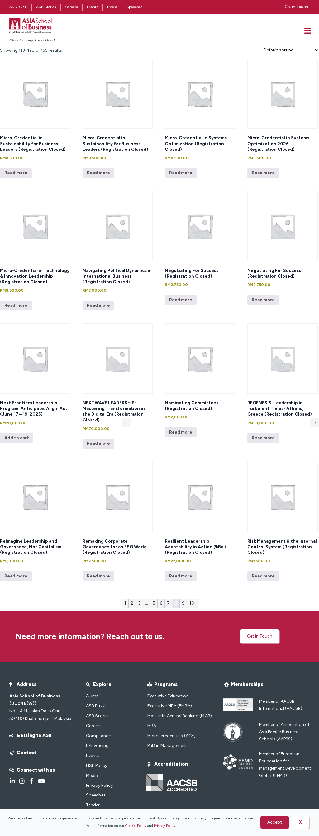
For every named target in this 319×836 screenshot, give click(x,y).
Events (92, 7)
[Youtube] (41, 781)
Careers (71, 7)
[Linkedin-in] (12, 781)
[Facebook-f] (32, 781)
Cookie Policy (135, 826)
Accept (274, 822)
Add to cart (16, 437)
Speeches (134, 7)
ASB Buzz (18, 7)
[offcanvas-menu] (308, 30)
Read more (15, 172)
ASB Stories (46, 7)
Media (112, 7)
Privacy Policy (164, 826)
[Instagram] (22, 781)
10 (191, 603)
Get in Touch (296, 6)
